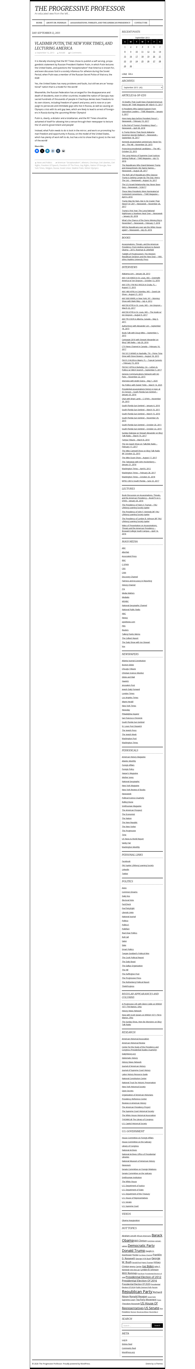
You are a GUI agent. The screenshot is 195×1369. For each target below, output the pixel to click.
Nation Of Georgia (98, 165)
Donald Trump (133, 1250)
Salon (124, 941)
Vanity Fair (126, 843)
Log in (124, 1340)
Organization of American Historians (137, 1095)
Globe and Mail (128, 677)
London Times (128, 693)
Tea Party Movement (146, 1299)
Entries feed (127, 1344)
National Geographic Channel (134, 605)
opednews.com (128, 622)
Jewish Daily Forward (131, 689)
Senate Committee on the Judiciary (137, 1173)
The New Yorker (129, 826)
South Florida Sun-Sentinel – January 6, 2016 (141, 405)
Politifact (125, 929)
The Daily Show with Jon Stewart (136, 642)
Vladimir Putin (78, 168)
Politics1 (125, 924)
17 (137, 56)
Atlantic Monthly (129, 761)
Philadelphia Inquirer (130, 714)
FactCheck (126, 904)
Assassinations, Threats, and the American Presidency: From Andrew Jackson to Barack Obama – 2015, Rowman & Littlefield (141, 247)
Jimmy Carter (136, 1266)
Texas (159, 1300)
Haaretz (125, 681)
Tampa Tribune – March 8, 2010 (136, 440)
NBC (124, 613)
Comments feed (129, 1348)
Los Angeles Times (130, 697)
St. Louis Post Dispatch (132, 726)
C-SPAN (125, 564)
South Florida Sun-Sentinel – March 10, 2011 (141, 409)
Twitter (125, 873)
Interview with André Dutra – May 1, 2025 (140, 381)
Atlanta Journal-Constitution (134, 660)
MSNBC (125, 601)
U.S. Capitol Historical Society (134, 1123)
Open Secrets (127, 1090)
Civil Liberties (104, 162)
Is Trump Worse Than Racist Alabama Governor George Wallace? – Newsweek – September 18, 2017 (140, 135)
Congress (151, 1241)
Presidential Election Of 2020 (136, 1284)
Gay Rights (84, 165)
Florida (135, 1255)
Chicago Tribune (129, 669)
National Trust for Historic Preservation (139, 1082)
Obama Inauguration (131, 1220)
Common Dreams (129, 892)
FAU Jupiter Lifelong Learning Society (138, 865)
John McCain (135, 1270)
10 (137, 51)
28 (160, 61)
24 (137, 61)
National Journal (129, 916)
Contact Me (140, 23)
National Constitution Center (134, 1078)
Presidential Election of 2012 (143, 1277)
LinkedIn (125, 869)
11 (142, 51)
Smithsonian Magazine (131, 806)
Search (157, 1325)
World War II (153, 1312)
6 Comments (75, 52)
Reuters (125, 630)
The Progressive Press (131, 978)
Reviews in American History (134, 1103)
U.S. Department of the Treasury (136, 1194)
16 (131, 56)
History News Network (131, 1011)
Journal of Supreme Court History (136, 1070)
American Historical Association (135, 1039)
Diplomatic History (130, 1058)
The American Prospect (132, 810)
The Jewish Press (129, 730)
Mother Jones (128, 777)
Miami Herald (127, 701)
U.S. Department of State (133, 1189)
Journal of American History (134, 1066)
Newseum (126, 1165)
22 (125, 61)
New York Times (129, 705)
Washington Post (129, 738)
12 (148, 51)
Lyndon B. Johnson (149, 1269)
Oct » (130, 73)
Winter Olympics (92, 168)
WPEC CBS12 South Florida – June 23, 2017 (140, 481)
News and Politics (44, 162)
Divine (148, 1363)
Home (39, 23)
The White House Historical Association (139, 1115)
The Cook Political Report (133, 957)
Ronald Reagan (138, 1296)
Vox (123, 646)
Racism (154, 1287)
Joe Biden (148, 1266)
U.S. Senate (127, 1202)
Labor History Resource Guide (135, 1074)
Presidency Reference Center (134, 1099)
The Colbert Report (130, 638)
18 (142, 56)
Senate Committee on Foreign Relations (139, 1169)
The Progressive (129, 830)
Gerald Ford (136, 1262)
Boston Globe (128, 664)
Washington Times (130, 742)
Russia (56, 168)
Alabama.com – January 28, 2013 (136, 273)
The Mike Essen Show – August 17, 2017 (139, 457)
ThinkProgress (128, 986)
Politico (125, 920)
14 (160, 51)
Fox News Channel (145, 1255)
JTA (123, 589)
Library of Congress (130, 1146)
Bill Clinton (140, 1240)
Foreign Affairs (128, 765)
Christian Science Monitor (133, 673)
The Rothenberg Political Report (135, 982)
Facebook (126, 861)
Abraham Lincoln (129, 1235)
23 (131, 61)
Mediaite (125, 597)
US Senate (151, 1308)
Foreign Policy (128, 769)
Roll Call (125, 937)
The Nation (127, 818)
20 (154, 56)
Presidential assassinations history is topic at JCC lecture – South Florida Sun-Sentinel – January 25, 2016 (141, 392)
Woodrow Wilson (143, 1312)
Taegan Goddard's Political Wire (135, 953)
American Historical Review (133, 1043)
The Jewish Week (129, 734)
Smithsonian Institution (132, 1177)
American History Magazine (134, 757)
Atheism (85, 162)
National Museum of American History (138, 1161)
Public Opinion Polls (144, 1287)
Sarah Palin (152, 1297)
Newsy (125, 617)
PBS (123, 626)
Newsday (126, 710)
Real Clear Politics (129, 933)
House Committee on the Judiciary (136, 1142)
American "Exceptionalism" (69, 162)
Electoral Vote (128, 900)
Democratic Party (141, 1245)
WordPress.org (128, 1352)
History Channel (128, 585)
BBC (124, 560)
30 (131, 66)
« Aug (124, 73)
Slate (124, 945)
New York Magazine (130, 785)
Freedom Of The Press (69, 165)
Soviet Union (65, 168)
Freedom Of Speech (49, 165)
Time (124, 834)
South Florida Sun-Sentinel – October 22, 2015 (142, 429)
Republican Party (137, 1291)
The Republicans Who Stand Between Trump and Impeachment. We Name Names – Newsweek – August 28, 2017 (141, 168)
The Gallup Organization (132, 965)
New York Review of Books (133, 789)
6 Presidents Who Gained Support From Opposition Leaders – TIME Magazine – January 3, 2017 (142, 111)
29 (125, 66)
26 (148, 61)
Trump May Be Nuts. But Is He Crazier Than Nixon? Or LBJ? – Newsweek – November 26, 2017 (141, 204)
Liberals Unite (128, 912)
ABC (124, 548)
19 (148, 56)
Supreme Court (128, 1299)
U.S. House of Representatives (135, 1198)
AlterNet (125, 552)
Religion (49, 168)
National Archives (129, 1150)
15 (125, 56)
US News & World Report (133, 839)
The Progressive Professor (80, 8)
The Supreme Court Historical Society (138, 1111)
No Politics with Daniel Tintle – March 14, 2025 (142, 385)
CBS (123, 568)
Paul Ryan (141, 1273)
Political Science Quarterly (133, 798)
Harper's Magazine (130, 773)
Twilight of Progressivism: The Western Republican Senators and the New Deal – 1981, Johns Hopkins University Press (142, 257)
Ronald (62, 52)
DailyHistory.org (129, 1054)
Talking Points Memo (131, 634)
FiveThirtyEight (128, 908)
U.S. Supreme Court (130, 1206)
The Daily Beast (129, 961)
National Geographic (131, 781)
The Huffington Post (130, 974)
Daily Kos (126, 896)
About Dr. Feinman (56, 23)
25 (142, 61)
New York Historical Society (134, 1086)
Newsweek (126, 793)
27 (154, 61)
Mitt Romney (129, 1273)
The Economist (128, 814)
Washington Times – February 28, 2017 (139, 472)
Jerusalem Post (128, 685)
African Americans (144, 1236)
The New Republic (129, 822)
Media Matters (128, 593)
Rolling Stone (127, 802)
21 (160, 56)
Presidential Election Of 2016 (139, 1280)
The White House (129, 1181)
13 (154, 51)
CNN (124, 572)
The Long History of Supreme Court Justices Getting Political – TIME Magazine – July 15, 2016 (141, 158)
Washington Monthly (131, 847)
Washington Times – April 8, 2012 (136, 468)
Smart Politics (128, 949)
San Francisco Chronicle (132, 718)
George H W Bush (143, 1258)
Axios (124, 888)
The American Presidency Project (136, 1107)
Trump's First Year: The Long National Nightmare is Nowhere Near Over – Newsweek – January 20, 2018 (142, 213)
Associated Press (129, 556)
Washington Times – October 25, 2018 (138, 477)
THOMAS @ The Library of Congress (137, 1119)
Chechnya (94, 162)
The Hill (125, 970)
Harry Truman (147, 1262)
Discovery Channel (130, 576)
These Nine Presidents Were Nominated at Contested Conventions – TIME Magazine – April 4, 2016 (140, 194)
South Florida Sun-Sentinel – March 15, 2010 (141, 413)
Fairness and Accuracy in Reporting (137, 581)
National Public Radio (131, 609)
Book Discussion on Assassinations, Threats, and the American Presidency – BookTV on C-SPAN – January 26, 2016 (141, 498)
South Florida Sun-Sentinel (133, 722)
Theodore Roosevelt (131, 1303)
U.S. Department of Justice (133, 1185)
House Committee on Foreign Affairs (137, 1138)
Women (133, 1312)
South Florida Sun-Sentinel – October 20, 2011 (142, 424)
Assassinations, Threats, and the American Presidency (100, 23)
